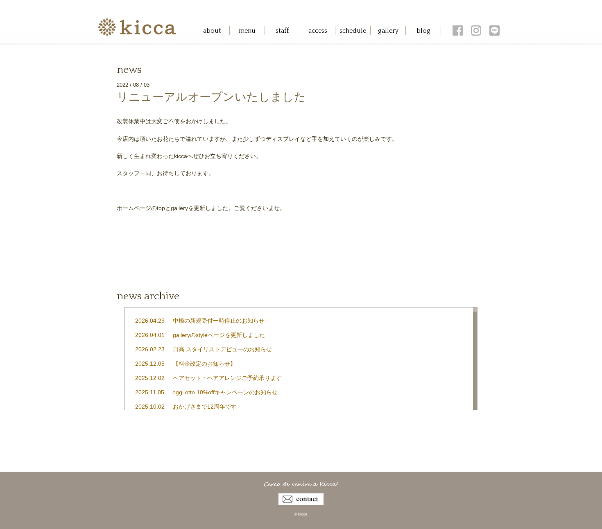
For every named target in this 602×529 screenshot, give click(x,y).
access (317, 30)
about (212, 30)
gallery (388, 30)
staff (282, 30)
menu (247, 30)
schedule (352, 30)
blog (423, 30)
